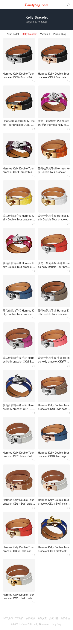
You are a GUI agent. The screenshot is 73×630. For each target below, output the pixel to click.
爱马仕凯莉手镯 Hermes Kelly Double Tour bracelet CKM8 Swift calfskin (54, 312)
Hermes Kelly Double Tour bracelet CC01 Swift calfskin (18, 596)
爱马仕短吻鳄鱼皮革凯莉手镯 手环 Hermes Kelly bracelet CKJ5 (53, 123)
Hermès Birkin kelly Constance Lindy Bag (40, 624)
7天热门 (19, 618)
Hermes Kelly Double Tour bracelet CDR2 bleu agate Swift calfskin (53, 454)
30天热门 (8, 618)
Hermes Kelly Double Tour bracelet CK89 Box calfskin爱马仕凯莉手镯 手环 (18, 75)
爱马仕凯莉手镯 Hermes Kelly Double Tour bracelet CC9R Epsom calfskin (19, 217)
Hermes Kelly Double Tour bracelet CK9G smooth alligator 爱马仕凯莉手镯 (18, 170)
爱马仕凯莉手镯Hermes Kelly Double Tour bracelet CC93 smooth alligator (54, 170)
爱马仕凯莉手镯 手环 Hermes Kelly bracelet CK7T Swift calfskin (19, 407)
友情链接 (30, 618)
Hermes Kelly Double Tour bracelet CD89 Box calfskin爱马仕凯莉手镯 (54, 75)
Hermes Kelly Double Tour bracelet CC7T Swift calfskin (54, 549)
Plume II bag (59, 33)
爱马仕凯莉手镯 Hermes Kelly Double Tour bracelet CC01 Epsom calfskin (54, 217)
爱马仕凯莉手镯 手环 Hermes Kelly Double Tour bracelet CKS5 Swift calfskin (54, 265)
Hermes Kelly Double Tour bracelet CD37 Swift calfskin (18, 501)
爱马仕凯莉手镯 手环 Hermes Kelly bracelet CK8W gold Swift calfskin (54, 359)
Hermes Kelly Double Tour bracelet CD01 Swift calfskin (53, 501)
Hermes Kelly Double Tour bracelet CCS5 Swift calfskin (18, 549)
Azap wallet (13, 33)
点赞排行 (53, 618)
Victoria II (45, 33)
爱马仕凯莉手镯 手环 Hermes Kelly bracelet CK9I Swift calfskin (18, 359)
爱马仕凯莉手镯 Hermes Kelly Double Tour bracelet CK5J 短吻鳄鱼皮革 (19, 265)
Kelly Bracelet (29, 33)
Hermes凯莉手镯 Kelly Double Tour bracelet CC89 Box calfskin (19, 123)
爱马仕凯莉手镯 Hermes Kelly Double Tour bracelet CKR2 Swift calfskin (19, 312)
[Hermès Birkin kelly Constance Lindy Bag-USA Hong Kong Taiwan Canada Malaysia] (36, 4)
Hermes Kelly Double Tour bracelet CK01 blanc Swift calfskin (18, 454)
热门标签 (65, 618)
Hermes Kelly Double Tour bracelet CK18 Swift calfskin (53, 407)
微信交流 (42, 618)
